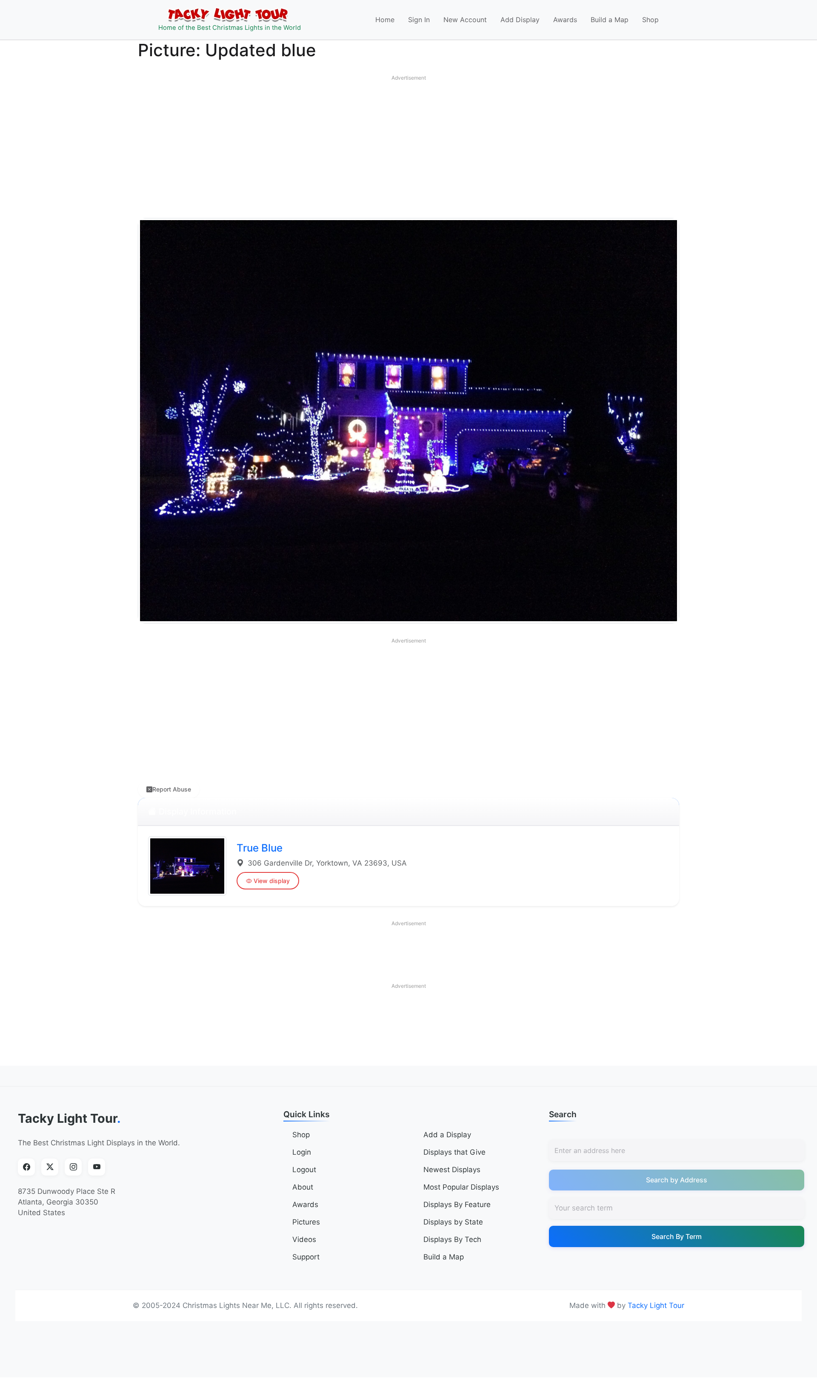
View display (272, 880)
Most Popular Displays (461, 1187)
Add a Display (447, 1134)
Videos (304, 1239)
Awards (565, 19)
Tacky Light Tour (69, 1118)
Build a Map (609, 19)
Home (384, 19)
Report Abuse (171, 789)
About (302, 1187)
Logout (304, 1169)
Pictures (306, 1222)
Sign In (419, 19)
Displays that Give (454, 1152)
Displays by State (453, 1222)
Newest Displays (451, 1169)
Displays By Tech (452, 1239)
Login (301, 1152)
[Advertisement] (408, 144)
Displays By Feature (457, 1204)
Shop (650, 19)
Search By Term (676, 1236)
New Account (465, 19)
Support (306, 1257)
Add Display (520, 19)
